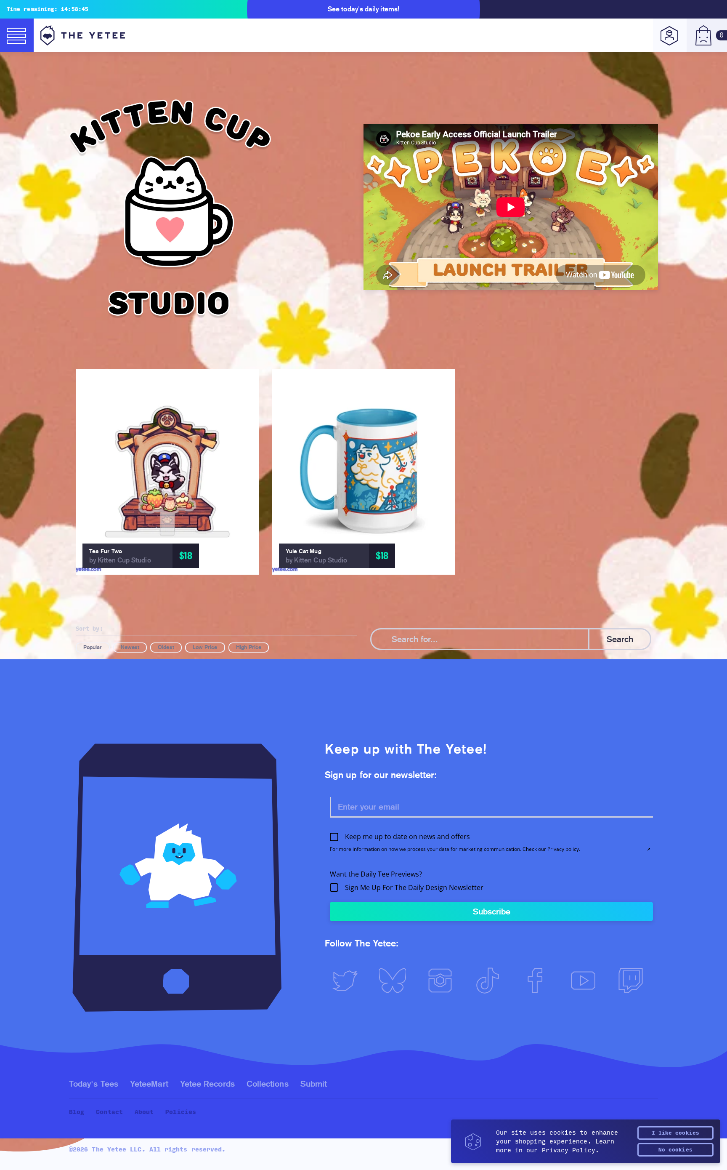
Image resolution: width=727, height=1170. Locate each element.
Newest (130, 647)
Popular (92, 647)
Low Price (205, 647)
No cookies (675, 1150)
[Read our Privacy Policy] (648, 850)
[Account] (670, 35)
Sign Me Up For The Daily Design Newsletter (414, 887)
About (144, 1112)
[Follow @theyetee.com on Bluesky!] (396, 980)
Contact (109, 1112)
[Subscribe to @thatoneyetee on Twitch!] (634, 980)
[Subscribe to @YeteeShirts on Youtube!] (586, 980)
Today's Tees (93, 1084)
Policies (180, 1112)
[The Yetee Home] (83, 35)
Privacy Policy (568, 1150)
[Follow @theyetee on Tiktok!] (491, 980)
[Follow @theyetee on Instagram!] (443, 980)
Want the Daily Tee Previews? (376, 874)
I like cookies (675, 1133)
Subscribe (491, 911)
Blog (76, 1112)
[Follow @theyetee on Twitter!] (348, 980)
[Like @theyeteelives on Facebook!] (539, 980)
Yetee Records (207, 1084)
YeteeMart (149, 1084)
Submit (313, 1084)
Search (620, 639)
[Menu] (17, 35)
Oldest (166, 647)
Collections (268, 1084)
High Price (249, 647)
